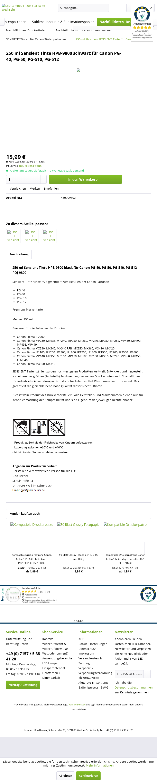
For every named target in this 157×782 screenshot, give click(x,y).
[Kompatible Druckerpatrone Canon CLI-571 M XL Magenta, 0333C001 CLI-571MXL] (125, 536)
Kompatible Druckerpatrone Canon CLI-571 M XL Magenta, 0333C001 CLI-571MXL (125, 559)
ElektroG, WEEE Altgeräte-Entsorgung (93, 680)
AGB (81, 639)
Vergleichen (17, 188)
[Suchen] (105, 8)
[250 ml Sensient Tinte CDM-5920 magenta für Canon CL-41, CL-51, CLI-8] (31, 236)
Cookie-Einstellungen (92, 644)
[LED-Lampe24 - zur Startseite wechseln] (23, 10)
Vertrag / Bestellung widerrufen (23, 686)
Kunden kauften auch (24, 513)
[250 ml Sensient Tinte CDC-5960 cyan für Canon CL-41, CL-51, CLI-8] (13, 236)
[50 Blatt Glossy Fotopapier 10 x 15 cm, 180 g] (78, 536)
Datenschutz (87, 649)
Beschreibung (18, 254)
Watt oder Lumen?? (55, 653)
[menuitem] (83, 8)
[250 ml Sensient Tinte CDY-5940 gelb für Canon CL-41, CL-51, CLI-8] (49, 236)
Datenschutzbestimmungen (134, 687)
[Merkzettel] (130, 8)
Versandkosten (76, 704)
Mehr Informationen (100, 765)
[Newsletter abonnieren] (147, 674)
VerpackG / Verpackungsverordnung (95, 670)
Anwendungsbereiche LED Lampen (57, 660)
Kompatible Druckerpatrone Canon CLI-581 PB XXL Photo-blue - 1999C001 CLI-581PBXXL (32, 559)
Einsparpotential (53, 668)
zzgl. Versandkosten (30, 165)
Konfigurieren (88, 776)
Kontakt (47, 639)
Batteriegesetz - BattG (93, 687)
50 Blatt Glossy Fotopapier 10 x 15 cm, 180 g (78, 557)
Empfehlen (51, 188)
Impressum (86, 653)
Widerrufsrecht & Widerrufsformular (55, 646)
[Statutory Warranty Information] (78, 209)
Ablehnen (65, 776)
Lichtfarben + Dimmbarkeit (51, 675)
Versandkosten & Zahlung (90, 660)
